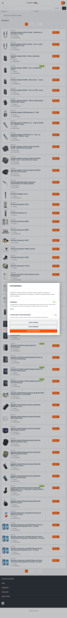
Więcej (12, 308)
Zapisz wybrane (33, 322)
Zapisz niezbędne (33, 326)
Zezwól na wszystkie (33, 331)
